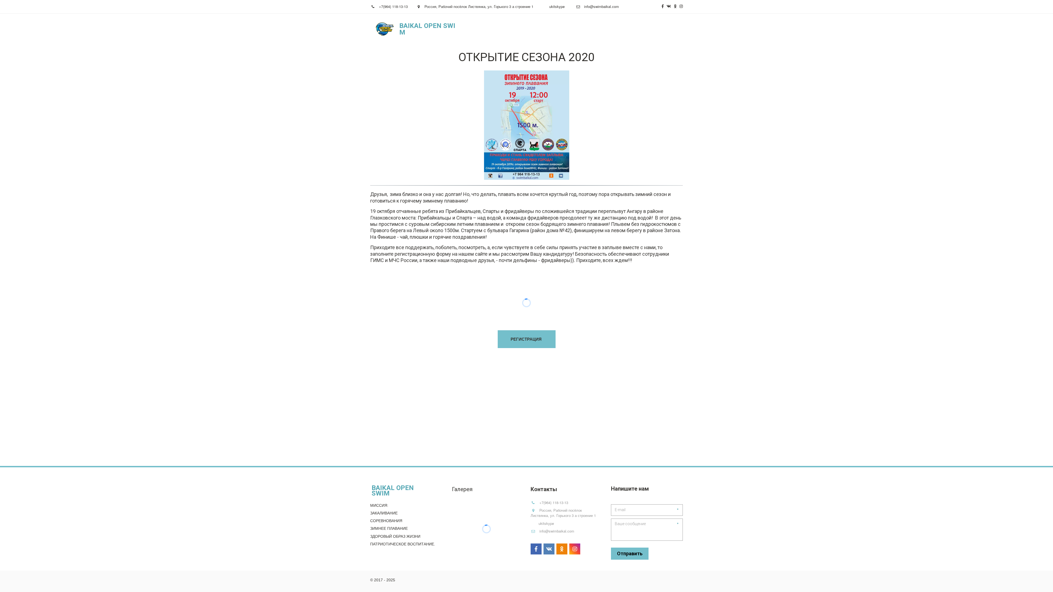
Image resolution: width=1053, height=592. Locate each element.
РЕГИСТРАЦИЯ (527, 339)
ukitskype (557, 6)
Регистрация (591, 29)
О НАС (518, 29)
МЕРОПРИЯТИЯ (550, 29)
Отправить (629, 553)
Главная (495, 29)
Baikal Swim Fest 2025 (636, 29)
